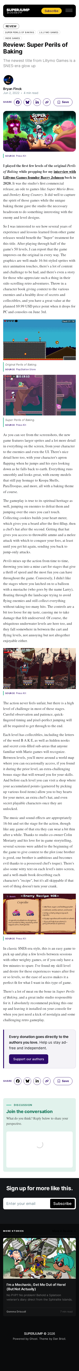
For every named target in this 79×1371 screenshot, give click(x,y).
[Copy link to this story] (47, 102)
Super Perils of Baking (19, 32)
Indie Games (12, 38)
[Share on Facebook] (17, 102)
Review (11, 26)
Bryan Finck (12, 89)
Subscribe (51, 11)
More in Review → (64, 1231)
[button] (69, 10)
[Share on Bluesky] (27, 102)
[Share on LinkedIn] (37, 102)
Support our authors (28, 1059)
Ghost (33, 1338)
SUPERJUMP (33, 1334)
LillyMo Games (48, 32)
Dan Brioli (59, 1338)
